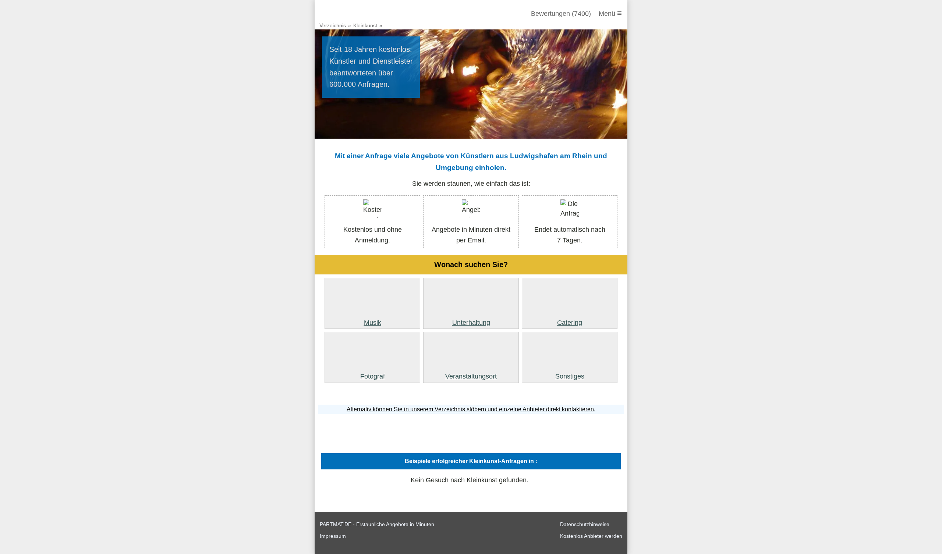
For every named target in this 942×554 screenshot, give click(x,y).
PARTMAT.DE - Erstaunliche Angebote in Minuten (377, 524)
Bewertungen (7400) (561, 13)
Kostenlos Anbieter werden (591, 536)
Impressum (333, 536)
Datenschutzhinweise (584, 524)
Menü (610, 13)
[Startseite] (359, 13)
